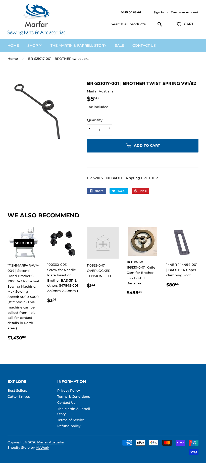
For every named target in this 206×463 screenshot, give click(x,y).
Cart (188, 24)
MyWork (42, 447)
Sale (119, 45)
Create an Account (184, 12)
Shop (33, 45)
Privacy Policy (68, 390)
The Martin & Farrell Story (78, 45)
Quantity (94, 120)
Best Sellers (17, 390)
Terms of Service (71, 420)
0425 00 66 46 (131, 12)
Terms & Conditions (73, 396)
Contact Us (144, 45)
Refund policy (68, 426)
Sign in (159, 12)
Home (13, 45)
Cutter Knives (19, 396)
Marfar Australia (50, 442)
